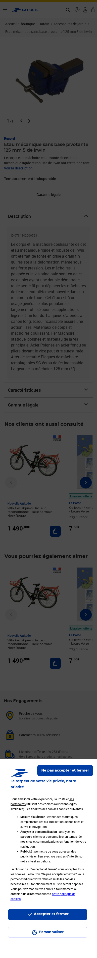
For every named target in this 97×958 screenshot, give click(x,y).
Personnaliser (51, 932)
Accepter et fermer (51, 914)
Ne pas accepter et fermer (65, 770)
